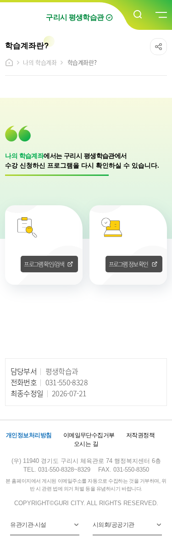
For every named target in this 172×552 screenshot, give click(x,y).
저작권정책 (140, 435)
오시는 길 (86, 443)
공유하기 (158, 46)
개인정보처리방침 (29, 435)
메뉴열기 (160, 15)
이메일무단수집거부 (89, 435)
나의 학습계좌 (39, 62)
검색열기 (138, 14)
